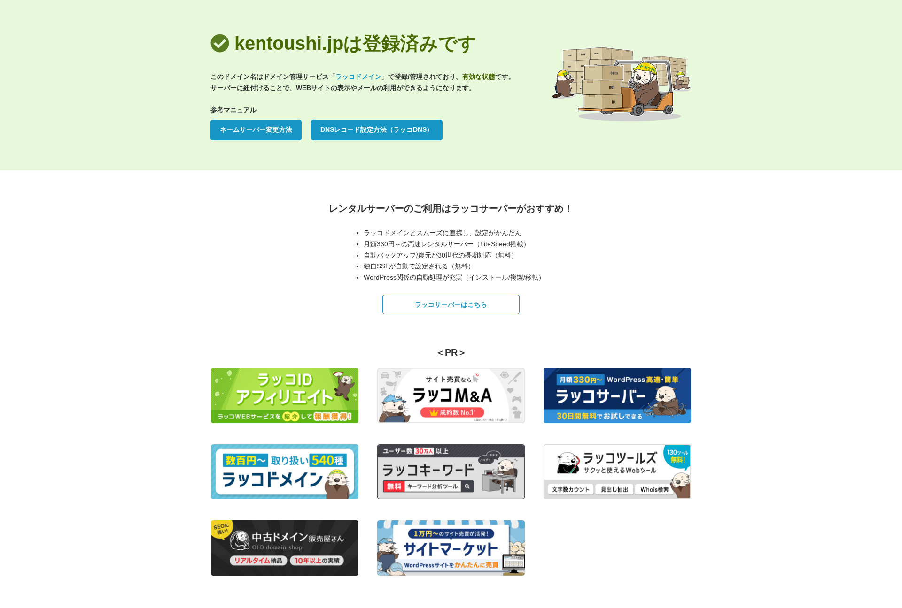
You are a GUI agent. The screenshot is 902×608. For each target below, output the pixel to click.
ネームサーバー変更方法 (256, 129)
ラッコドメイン (358, 76)
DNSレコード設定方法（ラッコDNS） (376, 129)
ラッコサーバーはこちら (451, 304)
